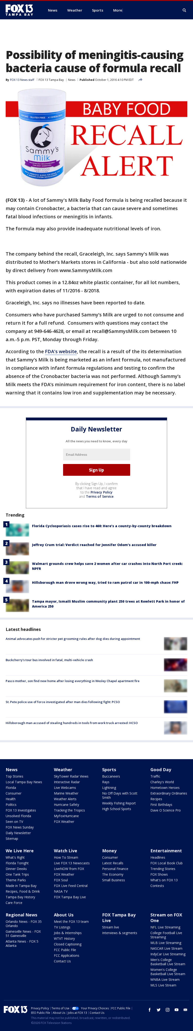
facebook (149, 1010)
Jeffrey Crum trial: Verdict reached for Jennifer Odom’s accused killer (94, 544)
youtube (176, 1010)
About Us (63, 915)
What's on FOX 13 (164, 880)
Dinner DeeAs (16, 868)
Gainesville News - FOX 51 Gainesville (23, 933)
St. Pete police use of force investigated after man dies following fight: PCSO (63, 702)
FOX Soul (61, 880)
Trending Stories (162, 868)
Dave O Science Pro (165, 810)
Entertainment (166, 850)
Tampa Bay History (20, 897)
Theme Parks (16, 880)
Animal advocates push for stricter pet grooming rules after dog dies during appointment (73, 639)
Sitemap (12, 838)
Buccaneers (111, 776)
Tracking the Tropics (69, 810)
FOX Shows (159, 874)
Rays (105, 782)
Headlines (157, 857)
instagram (167, 1010)
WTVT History (64, 938)
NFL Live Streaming (165, 927)
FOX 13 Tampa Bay (51, 80)
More (117, 10)
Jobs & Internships (68, 933)
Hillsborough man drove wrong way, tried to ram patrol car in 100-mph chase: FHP (105, 582)
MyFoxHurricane (66, 816)
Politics (11, 804)
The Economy (112, 874)
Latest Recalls (112, 863)
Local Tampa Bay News (24, 782)
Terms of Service (99, 496)
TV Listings (62, 927)
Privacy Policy (102, 492)
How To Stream (66, 857)
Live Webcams (65, 787)
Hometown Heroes (165, 787)
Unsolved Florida (18, 816)
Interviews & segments (119, 933)
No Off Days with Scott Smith (119, 795)
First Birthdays (161, 804)
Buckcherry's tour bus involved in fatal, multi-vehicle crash (49, 660)
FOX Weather (64, 821)
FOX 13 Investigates (21, 810)
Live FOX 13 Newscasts (72, 863)
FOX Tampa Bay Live (70, 897)
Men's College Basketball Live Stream (167, 961)
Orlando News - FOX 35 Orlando (24, 923)
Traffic (155, 776)
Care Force (14, 902)
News (71, 80)
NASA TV (61, 891)
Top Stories (14, 776)
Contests (157, 885)
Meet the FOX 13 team (71, 921)
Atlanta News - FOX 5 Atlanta (22, 943)
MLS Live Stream (163, 985)
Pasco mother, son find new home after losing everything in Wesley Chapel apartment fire (73, 681)
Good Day (160, 769)
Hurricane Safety (66, 804)
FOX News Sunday (20, 827)
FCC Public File (65, 950)
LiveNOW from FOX (69, 868)
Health (11, 799)
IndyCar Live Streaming (167, 954)
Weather (63, 769)
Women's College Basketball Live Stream (167, 971)
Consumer (13, 793)
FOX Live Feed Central (71, 885)
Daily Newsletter (18, 833)
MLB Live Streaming (165, 942)
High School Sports (116, 809)
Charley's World (162, 782)
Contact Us (62, 961)
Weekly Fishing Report (119, 803)
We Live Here (20, 850)
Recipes (156, 799)
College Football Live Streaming (166, 935)
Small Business (113, 880)
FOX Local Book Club (166, 863)
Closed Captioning (67, 944)
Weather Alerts (65, 799)
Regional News (21, 915)
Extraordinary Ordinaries (168, 793)
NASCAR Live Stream (166, 948)
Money (109, 850)
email (185, 1010)
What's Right (15, 857)
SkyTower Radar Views (71, 776)
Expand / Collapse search (184, 10)
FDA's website (61, 351)
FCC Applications (66, 955)
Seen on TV (14, 821)
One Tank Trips (17, 874)
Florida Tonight (17, 863)
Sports (109, 769)
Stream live (110, 927)
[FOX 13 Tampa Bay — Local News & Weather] (21, 10)
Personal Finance (115, 868)
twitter (158, 1010)
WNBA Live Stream (165, 979)
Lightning (109, 787)
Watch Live (65, 850)
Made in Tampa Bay (21, 885)
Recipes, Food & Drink (23, 891)
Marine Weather (66, 793)
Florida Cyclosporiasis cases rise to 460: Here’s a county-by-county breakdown (102, 526)
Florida (11, 787)
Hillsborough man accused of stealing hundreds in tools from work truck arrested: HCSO (72, 723)
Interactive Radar (67, 782)
